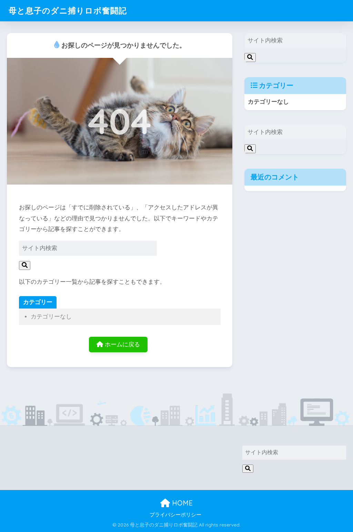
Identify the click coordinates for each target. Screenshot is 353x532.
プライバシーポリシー (175, 515)
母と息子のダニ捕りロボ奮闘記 (68, 10)
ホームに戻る (121, 344)
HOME (181, 503)
